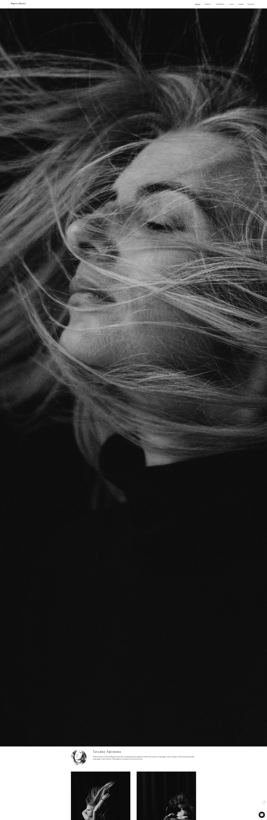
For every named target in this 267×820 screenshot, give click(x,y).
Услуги (231, 4)
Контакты (251, 4)
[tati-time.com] (18, 4)
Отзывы (240, 4)
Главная (197, 4)
